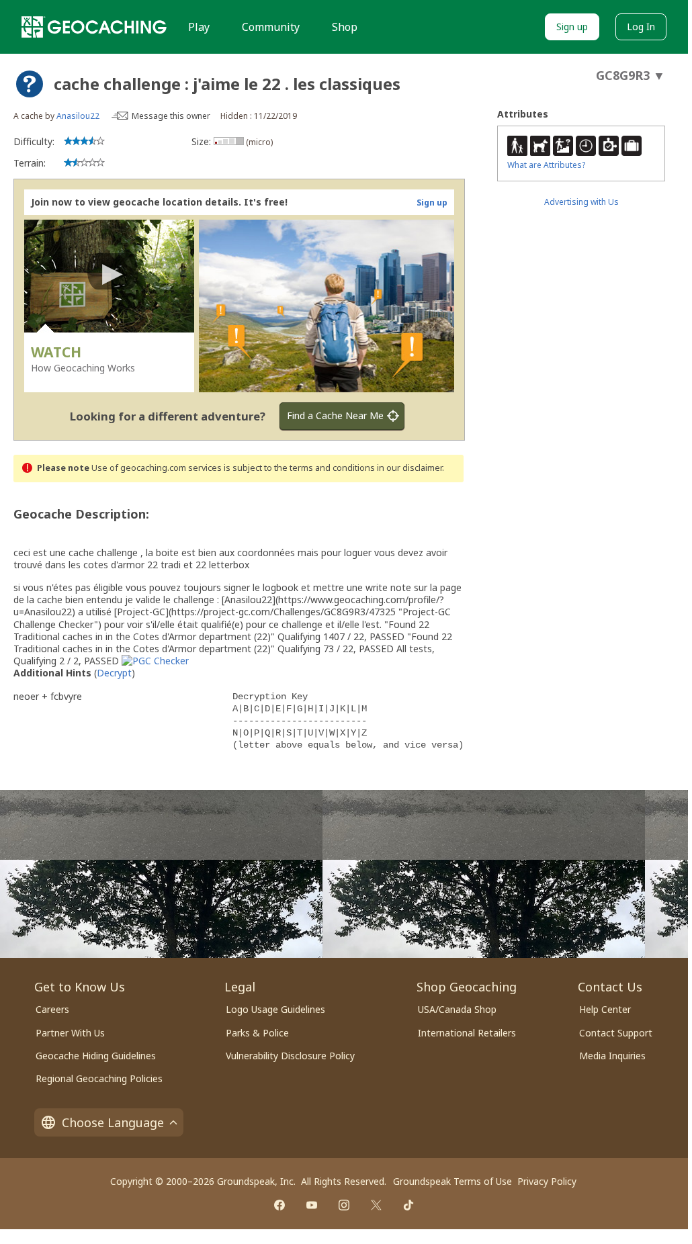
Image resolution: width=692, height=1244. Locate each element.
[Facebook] (279, 1205)
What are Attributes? (546, 165)
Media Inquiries (612, 1055)
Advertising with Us (581, 202)
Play (199, 26)
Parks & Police (257, 1032)
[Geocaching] (94, 26)
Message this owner (171, 116)
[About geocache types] (29, 84)
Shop (344, 26)
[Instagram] (344, 1205)
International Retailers (467, 1032)
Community (271, 26)
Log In (641, 26)
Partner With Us (70, 1032)
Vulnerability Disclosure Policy (290, 1055)
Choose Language (113, 1122)
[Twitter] (376, 1205)
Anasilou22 (77, 116)
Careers (52, 1009)
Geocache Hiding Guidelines (96, 1055)
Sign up (572, 26)
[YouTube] (312, 1205)
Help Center (605, 1009)
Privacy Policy (546, 1181)
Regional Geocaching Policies (99, 1078)
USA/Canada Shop (457, 1009)
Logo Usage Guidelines (275, 1009)
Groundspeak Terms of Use (452, 1181)
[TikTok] (408, 1205)
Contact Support (615, 1032)
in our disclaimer (409, 468)
